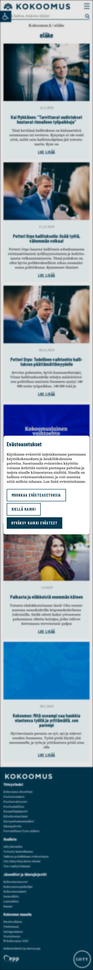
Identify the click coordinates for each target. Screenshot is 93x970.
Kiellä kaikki (24, 509)
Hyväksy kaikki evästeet (34, 523)
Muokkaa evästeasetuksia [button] (36, 495)
